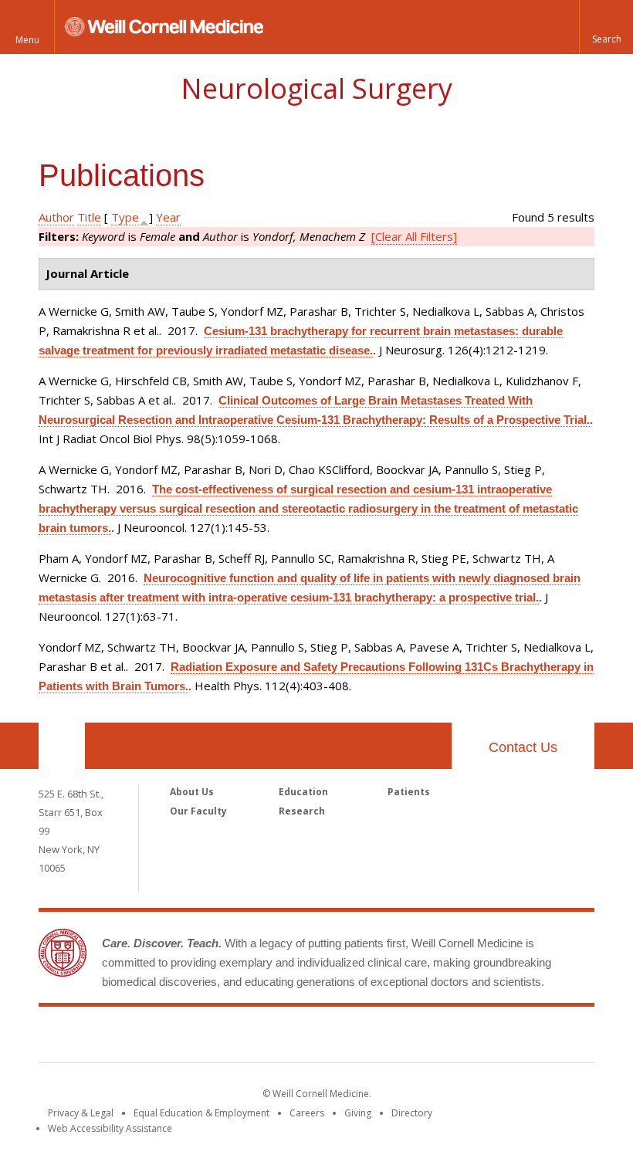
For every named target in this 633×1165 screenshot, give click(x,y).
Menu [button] (27, 39)
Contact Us (523, 747)
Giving (357, 1112)
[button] (606, 27)
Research (302, 811)
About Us (192, 791)
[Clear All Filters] (414, 236)
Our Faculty (198, 811)
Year (168, 217)
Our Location (62, 746)
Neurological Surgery (316, 88)
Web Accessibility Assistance (110, 1128)
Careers (306, 1112)
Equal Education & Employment (201, 1112)
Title (89, 217)
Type (125, 217)
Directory (411, 1112)
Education (303, 791)
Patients (409, 791)
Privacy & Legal (80, 1112)
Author (56, 217)
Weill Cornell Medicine (316, 1037)
